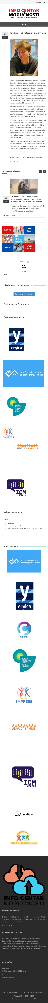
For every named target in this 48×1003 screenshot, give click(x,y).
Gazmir (16, 162)
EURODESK (29, 996)
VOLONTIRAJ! (7, 925)
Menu (38, 2)
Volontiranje (37, 157)
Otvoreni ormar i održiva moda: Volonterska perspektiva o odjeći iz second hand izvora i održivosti (27, 199)
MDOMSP (38, 992)
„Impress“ (5, 941)
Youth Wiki (18, 996)
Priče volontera (27, 157)
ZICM (30, 992)
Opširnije (36, 948)
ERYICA (22, 992)
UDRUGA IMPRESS (10, 992)
